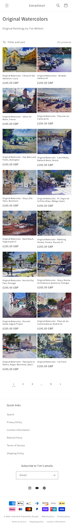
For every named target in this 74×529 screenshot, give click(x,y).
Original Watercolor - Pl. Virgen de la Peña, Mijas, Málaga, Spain (53, 199)
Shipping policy (36, 521)
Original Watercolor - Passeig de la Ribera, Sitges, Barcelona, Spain (19, 363)
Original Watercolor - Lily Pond (51, 361)
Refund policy (48, 516)
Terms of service (19, 521)
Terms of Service (16, 445)
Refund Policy (14, 437)
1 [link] (13, 384)
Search (10, 414)
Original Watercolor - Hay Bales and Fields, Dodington (19, 158)
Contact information (56, 521)
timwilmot (15, 516)
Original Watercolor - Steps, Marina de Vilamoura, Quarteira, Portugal (53, 281)
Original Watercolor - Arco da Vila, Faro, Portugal (18, 281)
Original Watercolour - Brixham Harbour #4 (51, 77)
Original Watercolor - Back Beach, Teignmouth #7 (18, 240)
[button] (7, 5)
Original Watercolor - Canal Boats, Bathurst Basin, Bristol (53, 159)
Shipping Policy (15, 453)
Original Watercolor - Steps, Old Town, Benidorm (17, 199)
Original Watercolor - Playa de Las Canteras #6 (53, 117)
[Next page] (60, 384)
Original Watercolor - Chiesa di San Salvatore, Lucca (19, 77)
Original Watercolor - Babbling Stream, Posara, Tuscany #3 (51, 240)
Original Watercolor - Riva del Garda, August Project (16, 322)
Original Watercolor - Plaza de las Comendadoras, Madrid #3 (52, 322)
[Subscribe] (54, 475)
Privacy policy (63, 516)
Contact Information (18, 429)
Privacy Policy (14, 422)
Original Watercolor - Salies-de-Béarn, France (17, 118)
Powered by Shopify (30, 516)
